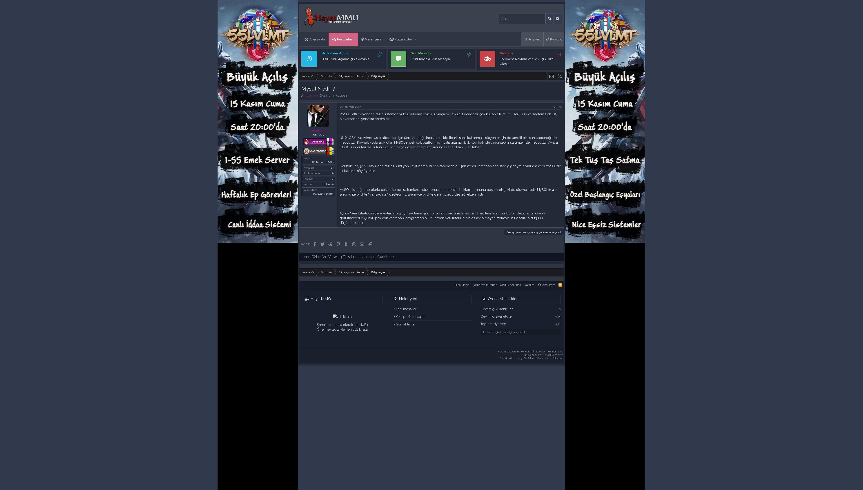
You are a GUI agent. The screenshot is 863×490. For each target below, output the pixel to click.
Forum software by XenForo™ (530, 351)
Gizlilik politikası (510, 285)
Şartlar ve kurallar (485, 285)
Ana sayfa (317, 39)
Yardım (529, 285)
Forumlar (345, 39)
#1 (560, 106)
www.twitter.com (323, 193)
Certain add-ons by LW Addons (531, 358)
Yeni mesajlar (406, 309)
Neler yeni (373, 39)
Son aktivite (405, 324)
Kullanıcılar (403, 39)
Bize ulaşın (462, 285)
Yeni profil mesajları (411, 317)
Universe (328, 184)
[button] (356, 39)
